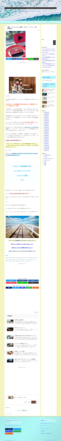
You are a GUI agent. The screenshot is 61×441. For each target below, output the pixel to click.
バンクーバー (25, 259)
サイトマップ (44, 425)
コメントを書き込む (22, 410)
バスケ (21, 259)
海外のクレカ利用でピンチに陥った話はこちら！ (22, 244)
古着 (45, 161)
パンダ (28, 259)
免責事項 (43, 430)
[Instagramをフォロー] (22, 288)
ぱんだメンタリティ (48, 158)
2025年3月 (46, 117)
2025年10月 (46, 112)
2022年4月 (46, 138)
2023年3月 (46, 125)
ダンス (18, 259)
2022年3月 (46, 140)
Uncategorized (47, 155)
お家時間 (30, 257)
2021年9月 (46, 150)
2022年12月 (46, 128)
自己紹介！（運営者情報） (46, 433)
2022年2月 (46, 141)
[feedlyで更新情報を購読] (29, 288)
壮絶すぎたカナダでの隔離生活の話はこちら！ (22, 247)
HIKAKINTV (14, 257)
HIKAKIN (11, 257)
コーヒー (8, 259)
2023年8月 (46, 122)
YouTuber (27, 257)
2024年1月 (46, 118)
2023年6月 (46, 123)
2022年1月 (46, 143)
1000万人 (8, 257)
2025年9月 (46, 113)
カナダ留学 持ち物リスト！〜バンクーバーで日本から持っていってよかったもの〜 (48, 65)
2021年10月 (46, 148)
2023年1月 (46, 127)
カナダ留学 (34, 257)
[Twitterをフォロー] (15, 288)
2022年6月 (46, 135)
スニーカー (15, 259)
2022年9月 (46, 130)
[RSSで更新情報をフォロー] (35, 288)
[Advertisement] (22, 69)
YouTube (24, 257)
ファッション (47, 159)
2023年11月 (46, 120)
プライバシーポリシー (45, 428)
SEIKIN (20, 257)
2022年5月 (46, 137)
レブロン (35, 259)
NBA (17, 257)
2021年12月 (46, 145)
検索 (43, 39)
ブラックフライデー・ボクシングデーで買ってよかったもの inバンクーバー (49, 50)
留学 (7, 255)
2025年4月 (46, 115)
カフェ (37, 257)
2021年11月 (46, 146)
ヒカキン (32, 259)
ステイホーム (11, 259)
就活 (45, 163)
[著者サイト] (9, 288)
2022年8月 (46, 132)
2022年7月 (46, 133)
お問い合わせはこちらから (46, 423)
